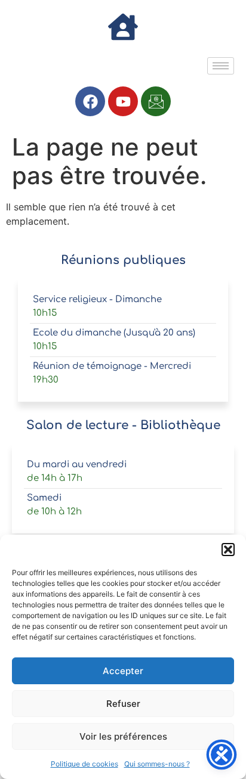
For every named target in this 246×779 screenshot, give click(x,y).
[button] (228, 549)
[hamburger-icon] (220, 66)
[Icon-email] (156, 101)
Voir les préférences (123, 736)
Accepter (123, 670)
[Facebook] (90, 101)
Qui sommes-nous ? (157, 763)
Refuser (123, 703)
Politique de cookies (84, 763)
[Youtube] (123, 101)
